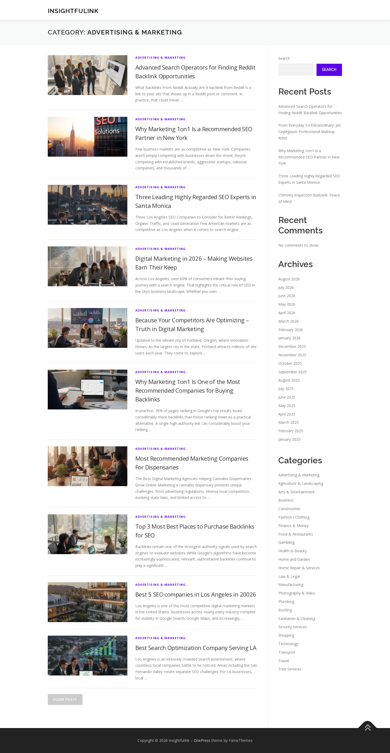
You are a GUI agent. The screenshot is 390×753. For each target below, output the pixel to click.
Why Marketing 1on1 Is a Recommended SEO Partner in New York (309, 157)
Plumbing (286, 601)
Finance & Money (293, 525)
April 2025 (286, 414)
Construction (289, 508)
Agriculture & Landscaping (300, 483)
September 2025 (292, 371)
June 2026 (286, 295)
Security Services (292, 626)
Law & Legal (289, 576)
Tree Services (289, 668)
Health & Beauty (292, 550)
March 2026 (288, 321)
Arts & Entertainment (296, 491)
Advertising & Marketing (160, 57)
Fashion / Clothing (293, 517)
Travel (283, 660)
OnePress (202, 740)
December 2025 (292, 346)
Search (284, 58)
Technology (288, 643)
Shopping (286, 635)
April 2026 (286, 312)
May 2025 (286, 405)
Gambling (286, 542)
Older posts (65, 699)
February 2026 (290, 329)
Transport (286, 652)
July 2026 (286, 287)
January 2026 (289, 337)
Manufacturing (290, 584)
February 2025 (290, 430)
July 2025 (286, 388)
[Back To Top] (367, 728)
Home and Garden (294, 559)
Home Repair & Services (299, 567)
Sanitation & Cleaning (296, 618)
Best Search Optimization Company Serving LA (195, 648)
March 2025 (288, 422)
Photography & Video (296, 593)
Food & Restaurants (295, 534)
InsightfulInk (73, 10)
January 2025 (289, 439)
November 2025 (292, 354)
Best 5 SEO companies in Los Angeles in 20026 (195, 594)
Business (286, 500)
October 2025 (290, 363)
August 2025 (289, 380)
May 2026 (286, 304)
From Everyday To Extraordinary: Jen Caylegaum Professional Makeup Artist (309, 131)
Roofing (285, 610)
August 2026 (289, 278)
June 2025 (286, 397)
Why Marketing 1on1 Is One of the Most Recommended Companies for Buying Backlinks (187, 390)
